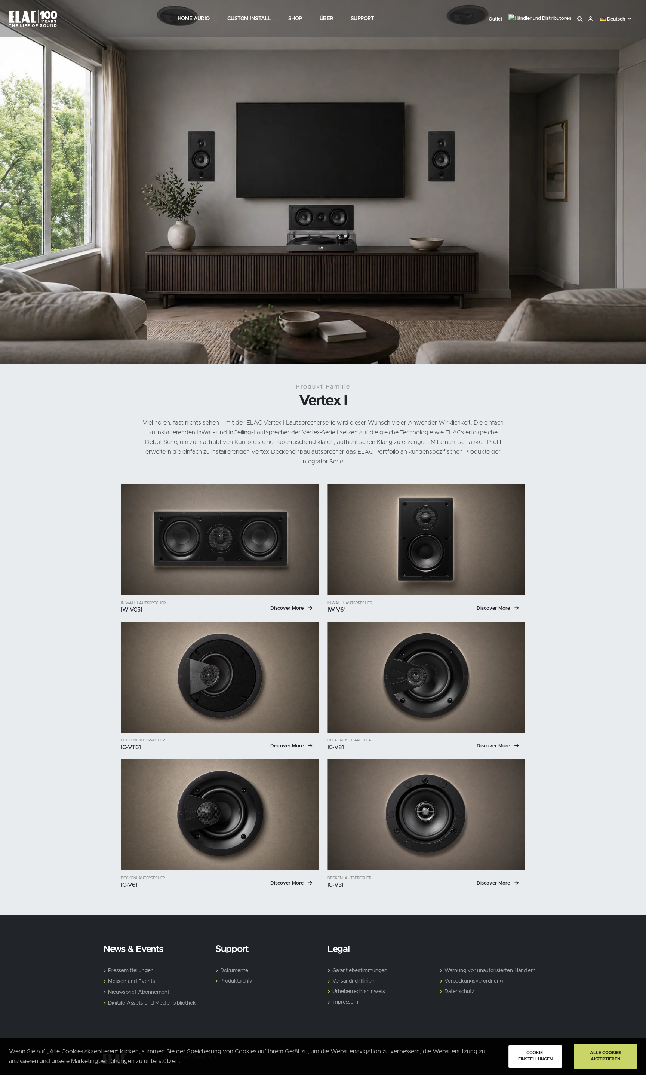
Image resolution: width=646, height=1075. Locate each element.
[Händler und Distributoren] (539, 19)
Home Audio (194, 18)
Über (326, 18)
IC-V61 (129, 885)
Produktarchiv (236, 981)
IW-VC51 (131, 610)
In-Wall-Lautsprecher (143, 603)
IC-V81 (335, 747)
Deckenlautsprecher (143, 740)
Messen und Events (131, 981)
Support (362, 18)
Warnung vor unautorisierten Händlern (490, 970)
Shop (295, 18)
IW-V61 (336, 610)
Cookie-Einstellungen (535, 1056)
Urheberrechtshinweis (358, 991)
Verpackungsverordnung (473, 981)
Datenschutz (459, 991)
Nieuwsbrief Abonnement (138, 992)
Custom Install (249, 18)
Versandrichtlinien (353, 981)
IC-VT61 (131, 747)
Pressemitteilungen (131, 970)
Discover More (287, 608)
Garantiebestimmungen (359, 970)
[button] (616, 19)
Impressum (345, 1002)
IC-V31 (335, 885)
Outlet (495, 19)
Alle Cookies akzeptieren (605, 1056)
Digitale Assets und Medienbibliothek (152, 1003)
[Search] (579, 19)
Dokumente (234, 970)
